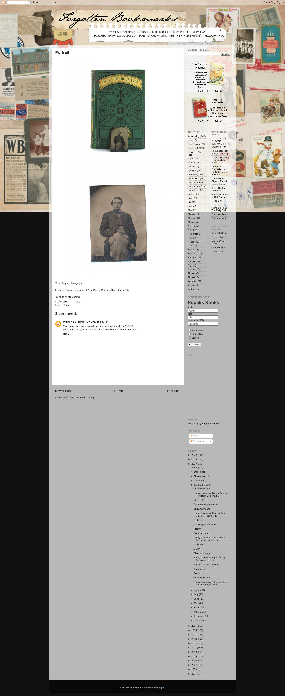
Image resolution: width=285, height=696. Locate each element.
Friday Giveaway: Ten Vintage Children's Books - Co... (209, 538)
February (199, 616)
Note (190, 226)
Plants (191, 245)
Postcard (192, 253)
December (200, 472)
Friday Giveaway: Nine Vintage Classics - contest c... (209, 514)
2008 (194, 661)
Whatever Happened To (205, 504)
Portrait (197, 529)
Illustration (193, 182)
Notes (191, 230)
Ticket (191, 273)
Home (118, 391)
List (189, 202)
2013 (194, 639)
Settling (197, 573)
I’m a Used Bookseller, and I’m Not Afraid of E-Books (219, 170)
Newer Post (63, 391)
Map (190, 210)
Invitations (193, 190)
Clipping (192, 162)
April (196, 607)
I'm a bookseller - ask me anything (220, 152)
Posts (195, 436)
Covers (191, 166)
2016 (194, 626)
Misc (190, 214)
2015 (194, 630)
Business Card (195, 152)
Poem (191, 249)
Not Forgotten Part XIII (205, 524)
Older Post (172, 391)
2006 (194, 669)
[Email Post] (78, 301)
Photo (66, 305)
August (198, 590)
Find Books (194, 344)
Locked (197, 520)
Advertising (193, 136)
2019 (194, 459)
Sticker (191, 269)
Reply (66, 334)
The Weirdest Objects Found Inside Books (219, 181)
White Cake (217, 251)
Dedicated (198, 544)
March (196, 549)
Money (191, 218)
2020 (194, 455)
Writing (191, 289)
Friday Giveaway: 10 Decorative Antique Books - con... (210, 583)
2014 (194, 634)
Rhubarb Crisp (219, 233)
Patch (191, 238)
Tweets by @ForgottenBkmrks (203, 423)
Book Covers (194, 144)
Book (190, 140)
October (198, 480)
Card (190, 158)
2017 (194, 468)
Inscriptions (194, 186)
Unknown (68, 322)
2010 (194, 652)
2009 (194, 656)
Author (191, 307)
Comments (198, 441)
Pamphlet (193, 234)
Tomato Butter (218, 237)
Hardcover (197, 330)
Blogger (161, 687)
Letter (191, 194)
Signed (195, 338)
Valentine (192, 281)
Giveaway (193, 174)
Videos (191, 285)
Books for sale (218, 218)
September (200, 485)
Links (190, 198)
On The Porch (200, 500)
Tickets (191, 277)
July (196, 594)
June (197, 599)
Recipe (191, 261)
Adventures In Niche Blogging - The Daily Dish (220, 208)
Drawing (192, 170)
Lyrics (191, 206)
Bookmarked (200, 569)
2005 (194, 674)
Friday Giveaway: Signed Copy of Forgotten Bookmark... (210, 494)
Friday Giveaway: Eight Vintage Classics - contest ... (209, 558)
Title (190, 314)
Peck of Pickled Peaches (206, 564)
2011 (194, 647)
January (198, 620)
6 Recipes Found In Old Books (220, 195)
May (196, 603)
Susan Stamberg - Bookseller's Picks (220, 160)
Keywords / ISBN (196, 320)
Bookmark (193, 148)
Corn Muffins (218, 247)
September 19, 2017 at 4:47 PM (91, 322)
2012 (194, 643)
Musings (192, 222)
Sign (190, 265)
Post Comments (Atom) (81, 397)
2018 (194, 464)
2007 (194, 665)
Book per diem (219, 214)
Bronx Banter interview (218, 189)
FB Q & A (216, 201)
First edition (197, 334)
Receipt (192, 257)
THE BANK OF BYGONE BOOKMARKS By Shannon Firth (220, 143)
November (200, 476)
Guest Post (193, 178)
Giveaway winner (202, 488)
